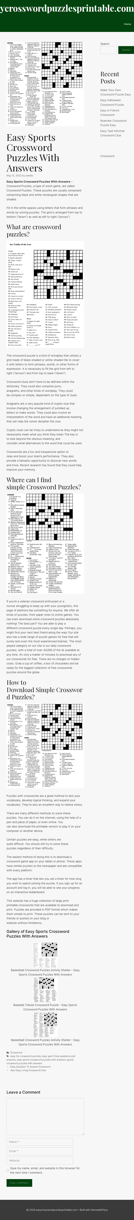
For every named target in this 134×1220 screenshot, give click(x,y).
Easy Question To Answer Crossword (30, 1066)
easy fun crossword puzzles (25, 1056)
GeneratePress (99, 1209)
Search (104, 43)
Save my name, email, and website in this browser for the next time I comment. (45, 1170)
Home (127, 23)
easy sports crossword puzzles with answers (41, 1059)
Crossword (16, 1052)
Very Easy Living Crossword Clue (28, 1070)
